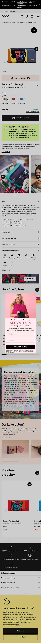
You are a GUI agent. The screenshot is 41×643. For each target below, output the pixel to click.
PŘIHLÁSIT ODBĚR (20, 347)
